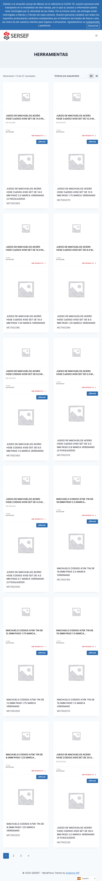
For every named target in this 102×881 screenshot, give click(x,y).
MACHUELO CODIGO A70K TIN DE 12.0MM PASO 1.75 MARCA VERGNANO (25, 703)
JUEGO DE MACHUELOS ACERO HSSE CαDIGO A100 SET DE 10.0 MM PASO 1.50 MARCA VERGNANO (26, 319)
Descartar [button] (93, 25)
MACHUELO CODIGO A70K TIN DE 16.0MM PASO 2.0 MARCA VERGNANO (75, 571)
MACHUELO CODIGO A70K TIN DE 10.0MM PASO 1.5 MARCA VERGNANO (75, 703)
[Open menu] (96, 36)
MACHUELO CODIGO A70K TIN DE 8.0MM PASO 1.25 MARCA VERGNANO (25, 827)
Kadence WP (73, 873)
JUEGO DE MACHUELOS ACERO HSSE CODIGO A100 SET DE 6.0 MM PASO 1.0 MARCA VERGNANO (25, 447)
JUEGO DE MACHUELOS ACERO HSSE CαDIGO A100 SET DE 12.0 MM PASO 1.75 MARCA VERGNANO (76, 192)
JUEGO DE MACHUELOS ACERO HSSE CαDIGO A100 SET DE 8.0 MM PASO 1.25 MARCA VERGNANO (76, 319)
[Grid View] (91, 76)
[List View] (97, 76)
